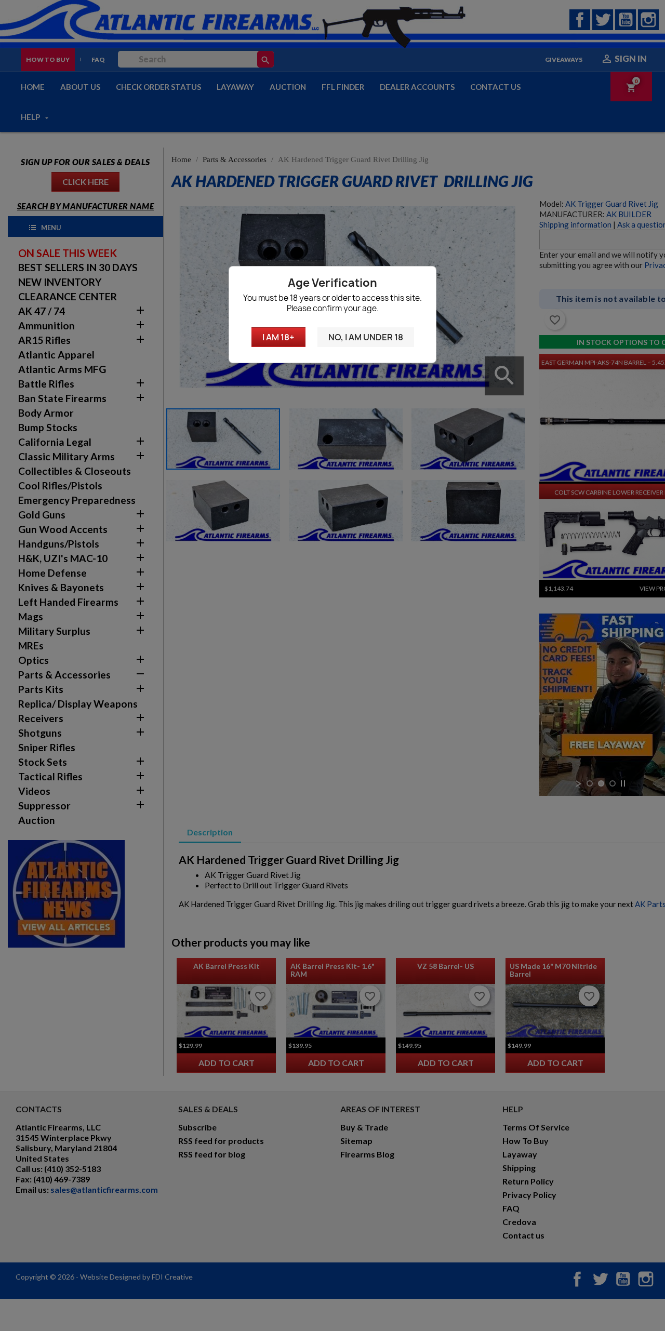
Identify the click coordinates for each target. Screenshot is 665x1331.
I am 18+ (278, 337)
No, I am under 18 (365, 337)
